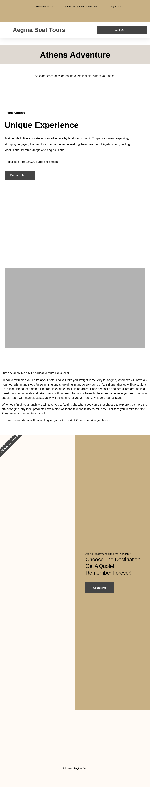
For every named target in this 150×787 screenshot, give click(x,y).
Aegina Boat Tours (39, 30)
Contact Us (99, 587)
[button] (85, 30)
